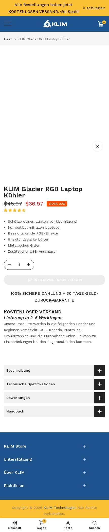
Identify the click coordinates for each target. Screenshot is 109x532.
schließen (95, 8)
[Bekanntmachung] (43, 8)
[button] (15, 210)
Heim (8, 39)
